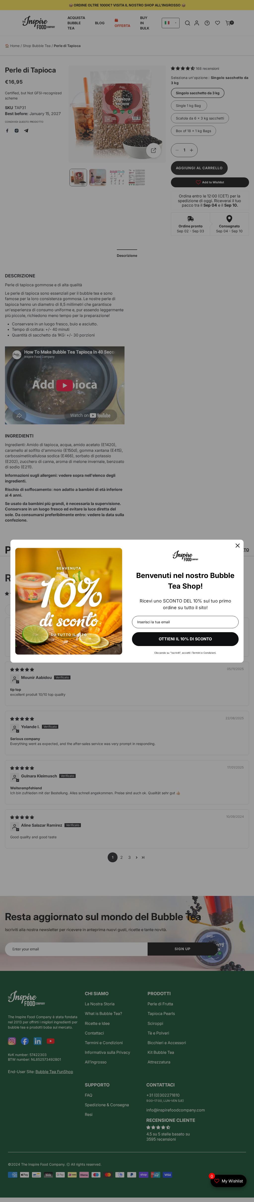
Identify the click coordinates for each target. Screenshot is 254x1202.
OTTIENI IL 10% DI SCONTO (185, 638)
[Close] (238, 546)
